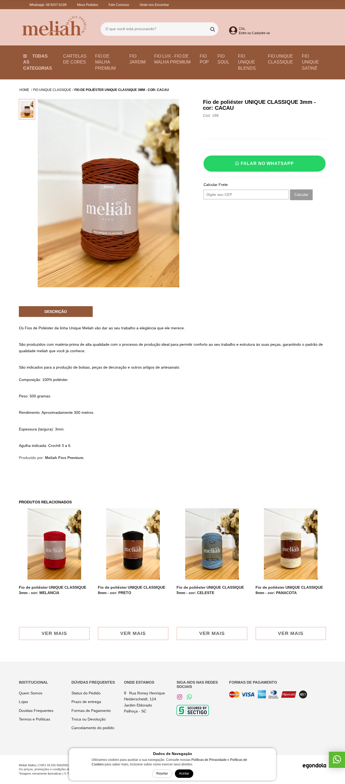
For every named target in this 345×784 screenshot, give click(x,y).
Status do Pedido (86, 693)
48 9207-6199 (56, 5)
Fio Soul (223, 59)
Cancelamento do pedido (92, 728)
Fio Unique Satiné (310, 62)
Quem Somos (30, 693)
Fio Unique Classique (280, 59)
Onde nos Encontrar (154, 5)
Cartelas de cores (75, 59)
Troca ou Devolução (88, 719)
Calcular (301, 194)
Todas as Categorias (37, 62)
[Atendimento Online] (337, 761)
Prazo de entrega (86, 702)
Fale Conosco (119, 5)
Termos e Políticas (34, 719)
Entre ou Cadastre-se (254, 33)
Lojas (23, 702)
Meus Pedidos (87, 5)
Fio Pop (204, 59)
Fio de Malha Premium (105, 62)
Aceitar (184, 773)
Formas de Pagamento (91, 710)
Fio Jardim (137, 59)
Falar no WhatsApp (266, 163)
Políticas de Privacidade (209, 760)
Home (24, 90)
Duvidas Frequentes (36, 710)
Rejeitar (162, 773)
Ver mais (54, 633)
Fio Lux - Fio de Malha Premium (172, 59)
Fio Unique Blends (247, 62)
